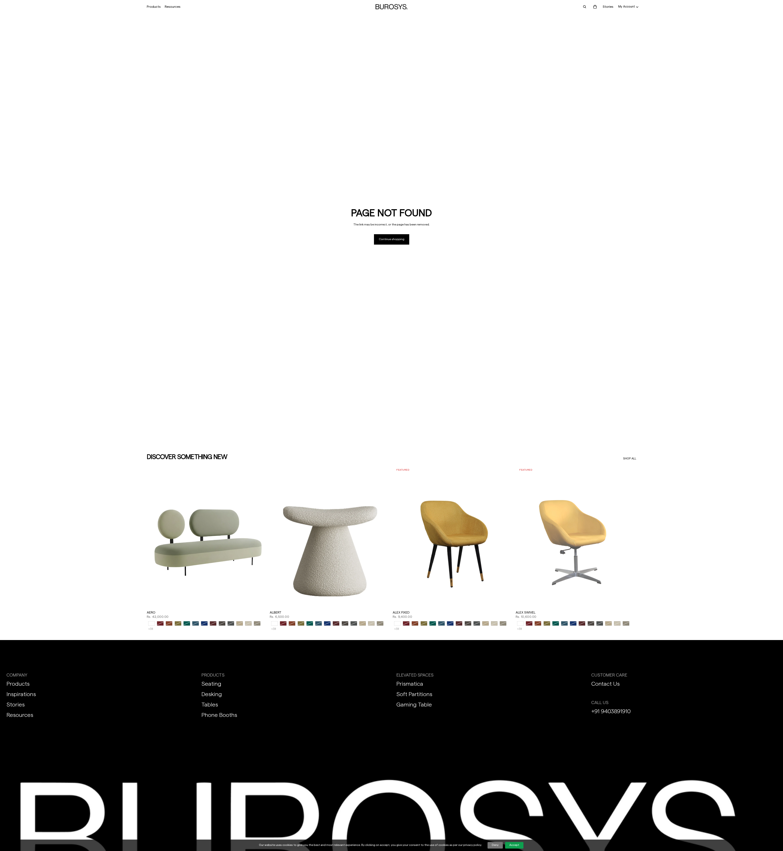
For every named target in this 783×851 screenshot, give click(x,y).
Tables (209, 705)
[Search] (584, 6)
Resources (20, 715)
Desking (211, 694)
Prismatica (409, 684)
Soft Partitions (414, 694)
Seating (211, 684)
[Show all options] (150, 629)
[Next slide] (261, 537)
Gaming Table (414, 705)
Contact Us (605, 684)
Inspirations (21, 694)
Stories (608, 6)
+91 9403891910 (611, 711)
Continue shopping (391, 239)
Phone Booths (219, 715)
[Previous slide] (153, 537)
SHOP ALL (629, 458)
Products (18, 684)
